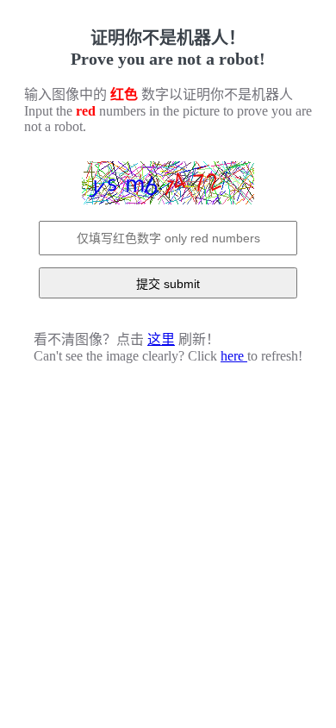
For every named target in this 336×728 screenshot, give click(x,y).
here (234, 355)
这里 (161, 339)
